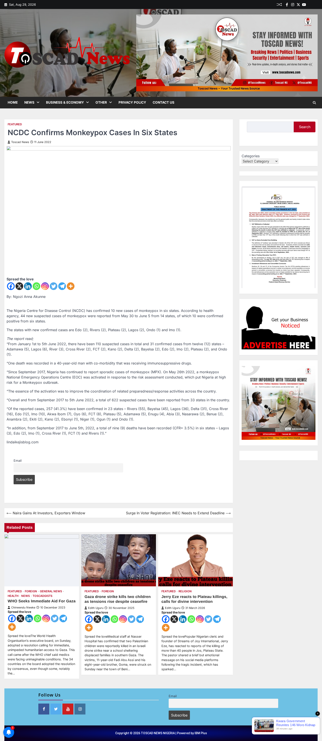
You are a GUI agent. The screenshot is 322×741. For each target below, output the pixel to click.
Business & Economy (65, 102)
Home (13, 102)
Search (304, 127)
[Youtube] (304, 4)
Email (17, 460)
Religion (185, 591)
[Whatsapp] (36, 286)
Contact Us (163, 102)
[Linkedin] (315, 4)
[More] (70, 286)
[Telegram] (62, 286)
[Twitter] (298, 4)
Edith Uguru (95, 608)
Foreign (31, 591)
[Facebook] (287, 4)
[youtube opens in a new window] (67, 709)
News (29, 102)
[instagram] (292, 4)
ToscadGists (42, 596)
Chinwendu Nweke (23, 607)
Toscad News (20, 142)
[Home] (310, 4)
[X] (19, 286)
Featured (15, 124)
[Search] (314, 102)
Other (101, 102)
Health (13, 596)
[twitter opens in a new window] (55, 709)
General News (51, 591)
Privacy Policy (132, 102)
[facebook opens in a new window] (43, 709)
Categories (251, 156)
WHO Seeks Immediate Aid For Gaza (42, 601)
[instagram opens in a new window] (79, 709)
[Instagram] (45, 286)
